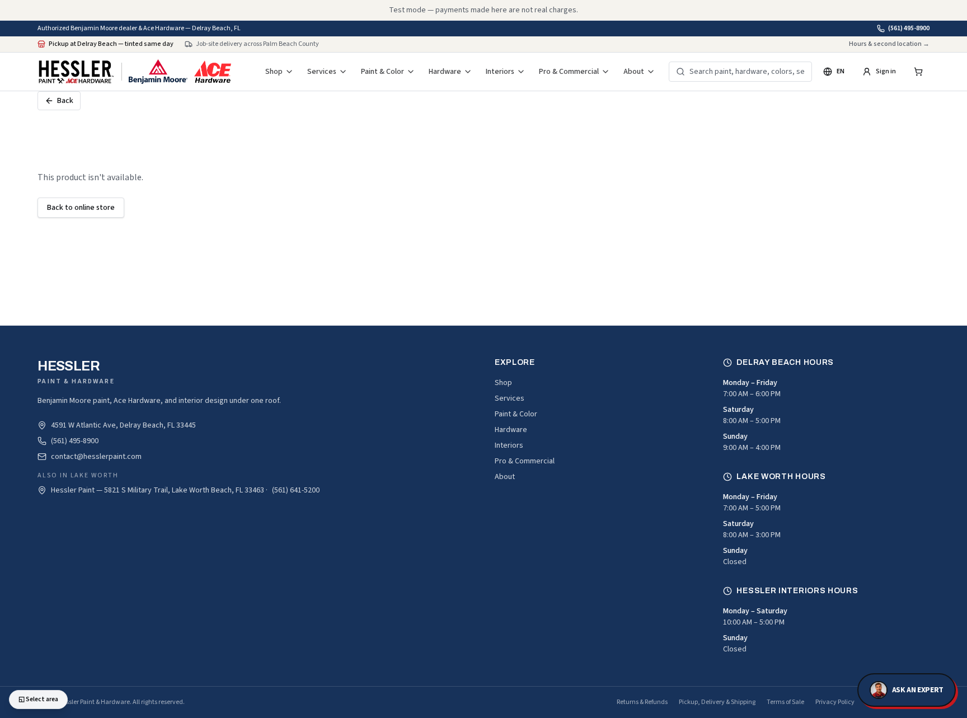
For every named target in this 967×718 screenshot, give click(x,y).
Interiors (500, 71)
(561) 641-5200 (296, 490)
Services (321, 71)
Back (65, 100)
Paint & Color (382, 71)
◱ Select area (38, 699)
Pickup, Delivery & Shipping (717, 702)
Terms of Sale (785, 702)
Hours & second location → (889, 44)
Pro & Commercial (569, 71)
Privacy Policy (835, 702)
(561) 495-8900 (909, 28)
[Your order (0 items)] (918, 72)
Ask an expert (917, 690)
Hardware (445, 71)
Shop (274, 71)
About (633, 71)
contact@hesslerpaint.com (96, 456)
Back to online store (81, 207)
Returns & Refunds (642, 702)
